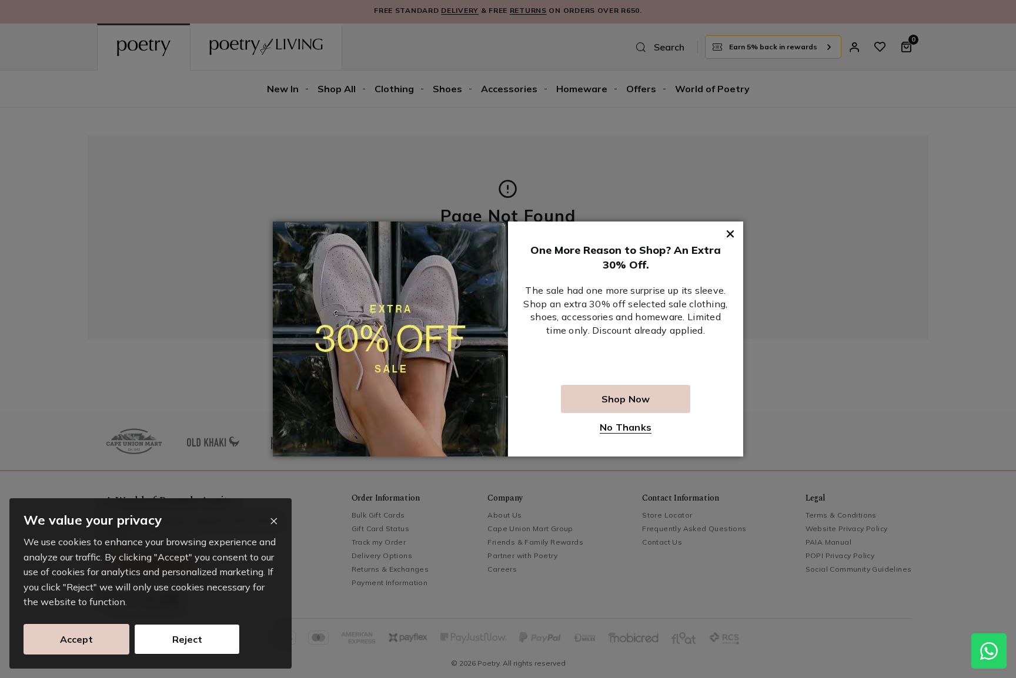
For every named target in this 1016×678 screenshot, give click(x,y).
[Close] (274, 521)
